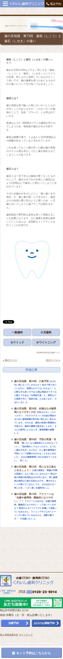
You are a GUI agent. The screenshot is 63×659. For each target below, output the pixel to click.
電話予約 (55, 3)
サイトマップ (26, 634)
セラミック (17, 342)
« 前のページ (10, 360)
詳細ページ (55, 352)
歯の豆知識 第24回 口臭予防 (31, 381)
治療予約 (13, 623)
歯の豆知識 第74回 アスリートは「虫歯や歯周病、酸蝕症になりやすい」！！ (34, 497)
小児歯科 (46, 332)
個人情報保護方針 (9, 634)
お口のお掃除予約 (44, 623)
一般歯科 (17, 332)
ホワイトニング (46, 342)
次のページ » (53, 360)
